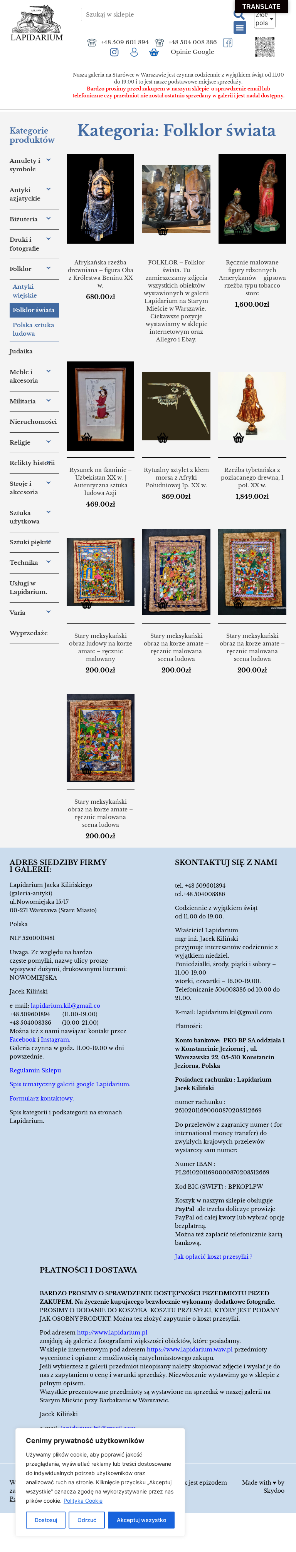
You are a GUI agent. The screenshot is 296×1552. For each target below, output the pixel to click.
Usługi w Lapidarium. (28, 588)
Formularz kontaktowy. (42, 1098)
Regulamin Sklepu (35, 1070)
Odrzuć (86, 1520)
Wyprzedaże (29, 633)
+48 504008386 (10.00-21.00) (54, 1022)
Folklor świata (34, 310)
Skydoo (274, 1490)
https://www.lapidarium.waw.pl (190, 1349)
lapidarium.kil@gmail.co (65, 1005)
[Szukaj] (239, 14)
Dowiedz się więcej (165, 231)
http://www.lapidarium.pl (112, 1332)
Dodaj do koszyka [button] (90, 231)
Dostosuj (46, 1520)
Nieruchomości (33, 421)
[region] (100, 1482)
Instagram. (56, 1039)
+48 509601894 (205, 885)
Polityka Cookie (83, 1500)
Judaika (21, 351)
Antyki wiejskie (25, 291)
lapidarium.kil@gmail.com (234, 1012)
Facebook (23, 1039)
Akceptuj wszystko (141, 1520)
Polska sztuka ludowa (33, 329)
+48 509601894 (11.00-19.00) (54, 1014)
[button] (240, 27)
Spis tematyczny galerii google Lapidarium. (70, 1084)
